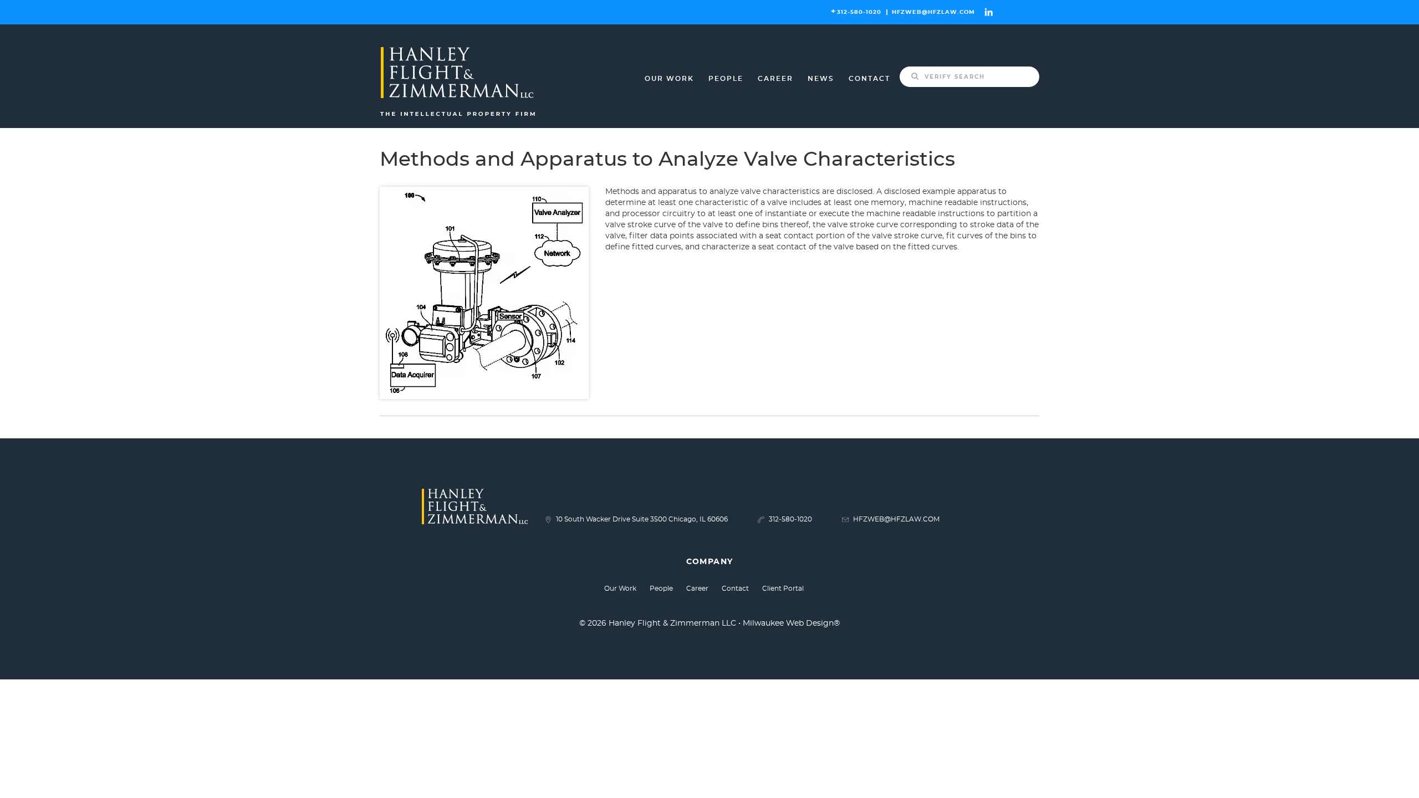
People (725, 78)
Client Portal (783, 588)
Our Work (669, 78)
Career (775, 78)
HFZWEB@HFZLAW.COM (933, 12)
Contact (869, 78)
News (821, 78)
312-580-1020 (859, 12)
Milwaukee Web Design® (791, 623)
